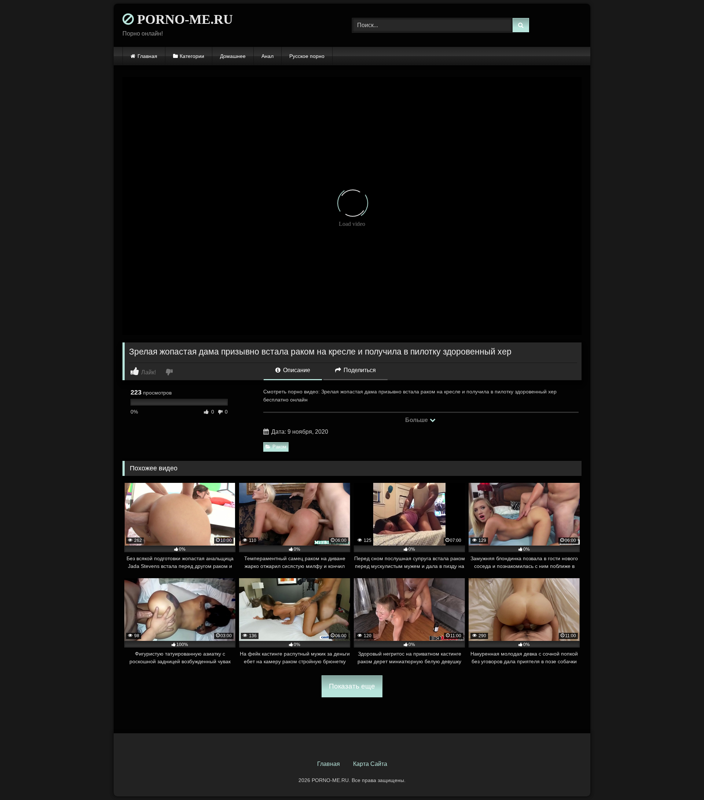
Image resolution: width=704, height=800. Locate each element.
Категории (192, 56)
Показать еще (352, 686)
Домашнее (233, 56)
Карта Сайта (370, 764)
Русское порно (306, 56)
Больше (417, 420)
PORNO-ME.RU (183, 19)
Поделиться (359, 370)
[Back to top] (681, 778)
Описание (296, 370)
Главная (147, 56)
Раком (279, 446)
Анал (267, 56)
